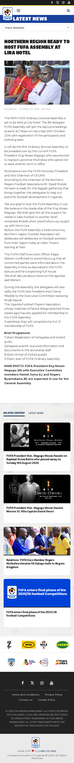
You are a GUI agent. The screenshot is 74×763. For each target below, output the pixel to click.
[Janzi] (12, 644)
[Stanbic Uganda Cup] (29, 662)
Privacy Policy (53, 694)
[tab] (15, 413)
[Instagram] (63, 3)
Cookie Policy (46, 699)
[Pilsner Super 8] (61, 662)
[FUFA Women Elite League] (13, 662)
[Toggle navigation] (18, 11)
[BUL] (62, 644)
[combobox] (37, 28)
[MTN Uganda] (29, 645)
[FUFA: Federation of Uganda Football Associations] (8, 14)
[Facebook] (52, 3)
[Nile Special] (46, 644)
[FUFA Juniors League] (45, 662)
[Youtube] (69, 3)
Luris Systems (47, 751)
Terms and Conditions (25, 694)
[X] (58, 3)
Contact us (26, 699)
